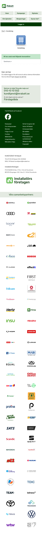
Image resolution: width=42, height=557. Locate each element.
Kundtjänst (26, 134)
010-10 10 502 (11, 90)
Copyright (26, 144)
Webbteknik (8, 137)
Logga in (21, 24)
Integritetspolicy (10, 139)
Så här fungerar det (29, 124)
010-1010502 (22, 159)
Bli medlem (26, 131)
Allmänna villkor (27, 141)
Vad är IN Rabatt (28, 126)
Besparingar (21, 19)
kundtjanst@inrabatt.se (17, 93)
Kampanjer (21, 13)
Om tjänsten (7, 19)
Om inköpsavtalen (10, 126)
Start (3, 31)
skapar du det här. (20, 77)
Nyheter (35, 13)
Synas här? (35, 19)
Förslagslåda (11, 99)
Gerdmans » (8, 61)
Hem (7, 13)
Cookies (7, 134)
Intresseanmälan (28, 129)
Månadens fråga (10, 142)
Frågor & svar (9, 131)
